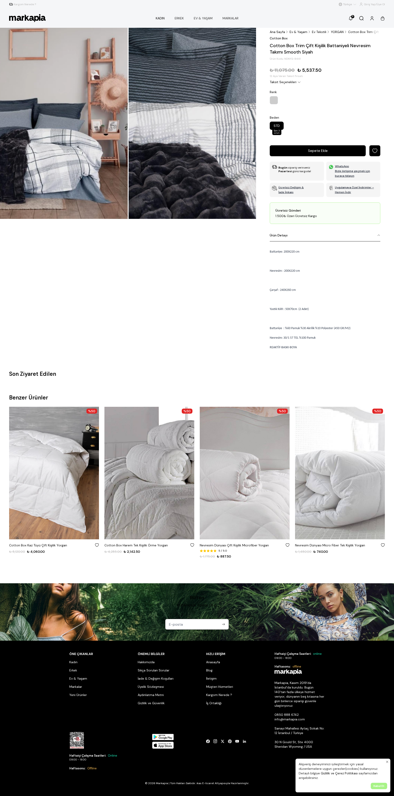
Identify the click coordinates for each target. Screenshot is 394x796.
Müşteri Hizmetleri (219, 687)
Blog (209, 670)
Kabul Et (378, 786)
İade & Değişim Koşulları (156, 678)
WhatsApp (342, 166)
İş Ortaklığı (214, 703)
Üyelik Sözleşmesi (151, 687)
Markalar (75, 687)
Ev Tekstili (319, 32)
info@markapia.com (290, 719)
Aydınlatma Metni (151, 695)
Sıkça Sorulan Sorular (153, 670)
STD (277, 127)
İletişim (211, 678)
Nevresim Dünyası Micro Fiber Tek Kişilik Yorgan (330, 545)
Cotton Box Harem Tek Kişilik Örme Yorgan (136, 545)
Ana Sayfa (277, 32)
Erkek (73, 670)
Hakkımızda (146, 662)
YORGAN (337, 32)
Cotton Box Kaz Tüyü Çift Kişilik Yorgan (38, 545)
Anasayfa (213, 662)
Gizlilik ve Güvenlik (151, 703)
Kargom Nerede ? (219, 695)
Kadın (73, 662)
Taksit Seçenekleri (283, 82)
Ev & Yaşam (298, 32)
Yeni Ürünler (78, 695)
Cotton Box (279, 38)
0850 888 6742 (287, 715)
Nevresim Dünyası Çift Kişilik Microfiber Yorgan (234, 545)
